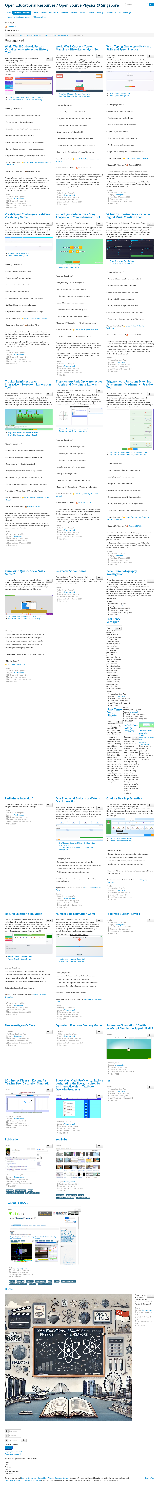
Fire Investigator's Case (20, 1025)
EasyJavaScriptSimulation (14, 1193)
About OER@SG (18, 1203)
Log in (9, 1448)
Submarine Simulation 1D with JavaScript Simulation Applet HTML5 (129, 1026)
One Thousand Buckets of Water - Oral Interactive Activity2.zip (77, 848)
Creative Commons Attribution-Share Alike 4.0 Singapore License (44, 1478)
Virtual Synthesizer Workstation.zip (122, 263)
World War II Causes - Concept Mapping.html (75, 94)
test (109, 1080)
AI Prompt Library (39, 17)
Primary (11, 1281)
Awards (91, 12)
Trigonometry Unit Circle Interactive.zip (73, 431)
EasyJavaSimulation (32, 1193)
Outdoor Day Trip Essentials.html (121, 838)
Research (64, 12)
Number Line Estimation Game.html (72, 959)
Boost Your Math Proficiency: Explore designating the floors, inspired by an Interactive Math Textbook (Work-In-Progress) (79, 1084)
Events (82, 12)
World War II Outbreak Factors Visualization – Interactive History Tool (26, 49)
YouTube (61, 1139)
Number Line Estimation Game (76, 914)
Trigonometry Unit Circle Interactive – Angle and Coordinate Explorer (79, 382)
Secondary (9, 1190)
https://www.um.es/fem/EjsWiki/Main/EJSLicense (23, 1480)
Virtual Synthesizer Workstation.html (123, 261)
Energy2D (30, 1281)
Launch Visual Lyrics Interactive (86, 329)
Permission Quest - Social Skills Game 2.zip (24, 618)
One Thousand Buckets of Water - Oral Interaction (77, 799)
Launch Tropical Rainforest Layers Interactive (27, 498)
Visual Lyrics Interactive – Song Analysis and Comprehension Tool (78, 215)
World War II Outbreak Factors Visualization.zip (25, 100)
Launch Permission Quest (16, 664)
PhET (50, 1281)
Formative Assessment (49, 12)
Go (151, 4)
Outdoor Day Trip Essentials (124, 798)
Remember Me (12, 1444)
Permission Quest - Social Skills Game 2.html (24, 616)
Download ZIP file (33, 506)
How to (35, 12)
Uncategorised (19, 199)
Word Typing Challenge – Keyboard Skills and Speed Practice (128, 47)
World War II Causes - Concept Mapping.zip (74, 96)
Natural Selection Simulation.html (20, 956)
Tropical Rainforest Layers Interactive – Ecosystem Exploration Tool (28, 384)
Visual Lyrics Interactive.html (69, 265)
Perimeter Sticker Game (71, 571)
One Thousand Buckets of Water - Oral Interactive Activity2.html (77, 844)
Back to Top (149, 1478)
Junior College (20, 1190)
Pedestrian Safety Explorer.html (145, 731)
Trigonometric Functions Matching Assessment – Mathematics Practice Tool (129, 384)
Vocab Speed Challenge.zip (18, 255)
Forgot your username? (13, 1452)
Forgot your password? (13, 1454)
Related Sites (111, 12)
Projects (74, 12)
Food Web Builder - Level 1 (123, 914)
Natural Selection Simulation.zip (19, 959)
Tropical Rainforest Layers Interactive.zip (23, 435)
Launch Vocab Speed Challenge (35, 318)
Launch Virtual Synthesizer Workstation (125, 327)
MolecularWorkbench (69, 1281)
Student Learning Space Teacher (18, 17)
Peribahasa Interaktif (19, 798)
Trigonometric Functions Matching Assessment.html (128, 452)
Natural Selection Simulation (23, 914)
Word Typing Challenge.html (120, 93)
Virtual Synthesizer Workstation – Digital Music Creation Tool (128, 215)
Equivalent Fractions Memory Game (79, 1025)
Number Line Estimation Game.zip (71, 961)
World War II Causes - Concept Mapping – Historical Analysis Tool (78, 47)
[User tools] (49, 59)
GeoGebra (32, 1284)
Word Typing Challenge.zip (119, 95)
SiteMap (100, 12)
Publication (12, 1139)
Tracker (30, 1190)
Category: (142, 742)
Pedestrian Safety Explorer (131, 728)
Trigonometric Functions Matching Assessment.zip (128, 454)
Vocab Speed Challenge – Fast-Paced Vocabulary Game (28, 215)
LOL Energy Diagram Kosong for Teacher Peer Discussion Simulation (28, 1081)
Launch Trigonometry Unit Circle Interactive (77, 495)
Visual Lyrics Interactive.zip (69, 267)
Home (8, 12)
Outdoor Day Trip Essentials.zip (121, 840)
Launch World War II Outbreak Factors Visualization (28, 163)
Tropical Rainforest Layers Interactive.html (23, 432)
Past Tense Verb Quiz (113, 620)
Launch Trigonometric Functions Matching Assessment (127, 518)
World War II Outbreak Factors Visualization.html (25, 97)
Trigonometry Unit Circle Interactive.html (73, 429)
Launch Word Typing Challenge (137, 158)
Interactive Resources (22, 12)
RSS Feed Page (125, 12)
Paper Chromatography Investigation (121, 572)
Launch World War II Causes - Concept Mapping (79, 160)
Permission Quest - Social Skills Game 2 (25, 572)
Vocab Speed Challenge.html (18, 253)
